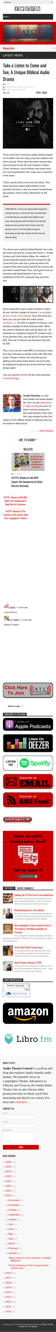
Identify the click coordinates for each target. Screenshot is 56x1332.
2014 (9, 1292)
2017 (9, 1277)
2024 (9, 1171)
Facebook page (11, 378)
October (13, 1210)
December (14, 1200)
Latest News (13, 55)
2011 (8, 1306)
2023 (9, 1176)
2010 (9, 1311)
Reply (7, 85)
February (14, 1248)
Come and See (28, 87)
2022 (9, 1181)
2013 (9, 1297)
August (13, 1219)
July (11, 1224)
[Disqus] (28, 563)
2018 (9, 1273)
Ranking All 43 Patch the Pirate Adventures (33, 895)
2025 (9, 1166)
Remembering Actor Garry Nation (29, 910)
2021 (9, 1186)
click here (21, 1102)
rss (38, 8)
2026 (9, 1162)
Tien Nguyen (33, 1326)
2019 (9, 1195)
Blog (19, 87)
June (11, 1229)
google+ (27, 8)
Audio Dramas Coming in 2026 (27, 962)
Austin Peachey (11, 87)
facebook (17, 8)
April (11, 1238)
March (12, 1243)
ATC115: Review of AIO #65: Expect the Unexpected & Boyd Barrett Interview (26, 482)
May (11, 1234)
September (15, 1214)
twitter (22, 8)
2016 (9, 1282)
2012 (9, 1301)
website (24, 375)
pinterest (32, 8)
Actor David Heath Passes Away (28, 947)
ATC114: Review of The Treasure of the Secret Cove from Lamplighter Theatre (15, 515)
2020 (9, 1190)
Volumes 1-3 (9, 323)
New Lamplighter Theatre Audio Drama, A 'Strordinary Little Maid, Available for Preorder (32, 929)
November (14, 1205)
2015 (9, 1287)
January (13, 1253)
